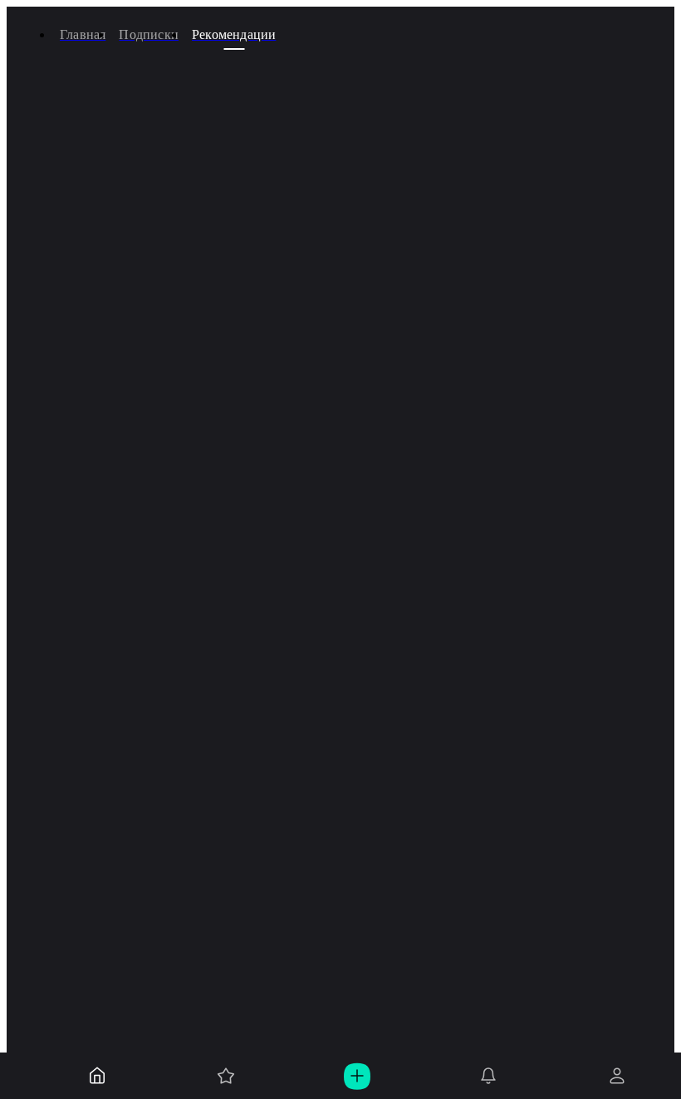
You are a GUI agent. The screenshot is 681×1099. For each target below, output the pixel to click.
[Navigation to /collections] (226, 1076)
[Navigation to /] (97, 1076)
